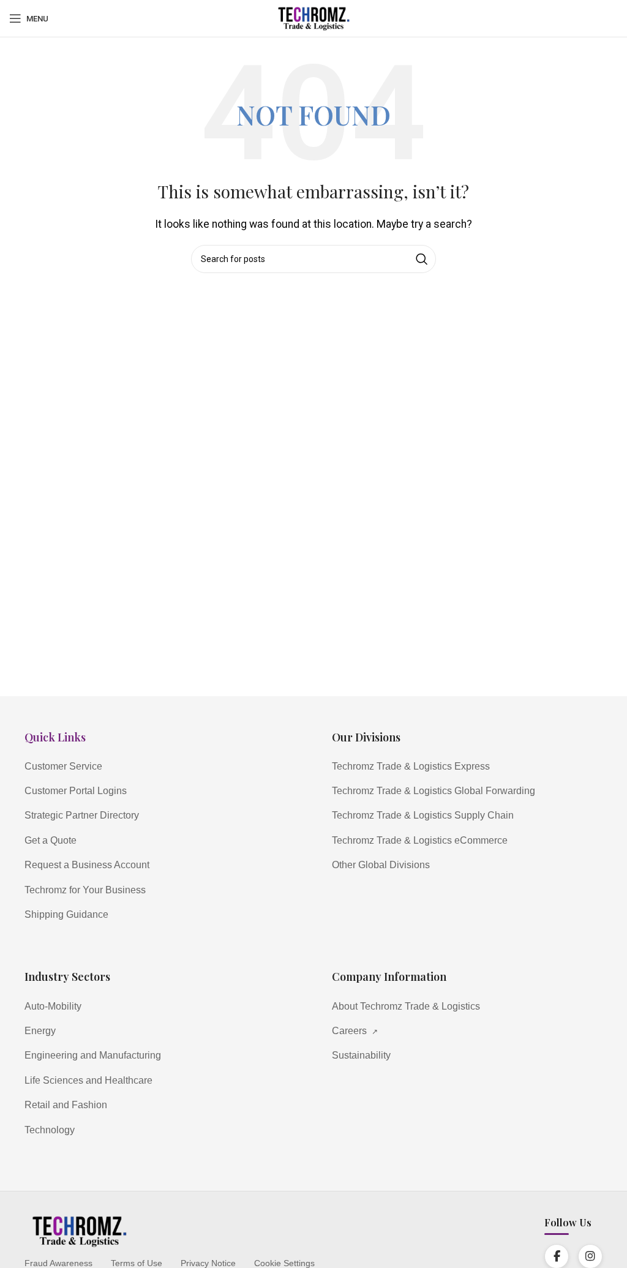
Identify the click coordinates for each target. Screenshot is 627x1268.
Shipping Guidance (66, 914)
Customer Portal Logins (75, 791)
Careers (355, 1031)
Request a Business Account (86, 865)
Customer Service (63, 766)
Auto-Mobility (52, 1006)
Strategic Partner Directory (81, 815)
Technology (49, 1130)
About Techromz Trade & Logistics (406, 1006)
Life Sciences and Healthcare (88, 1080)
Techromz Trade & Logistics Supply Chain (423, 815)
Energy (40, 1031)
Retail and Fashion (65, 1105)
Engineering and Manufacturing (92, 1055)
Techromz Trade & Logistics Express (411, 766)
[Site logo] (313, 17)
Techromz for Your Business (85, 890)
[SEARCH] (422, 259)
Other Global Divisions (381, 865)
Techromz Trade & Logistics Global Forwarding (433, 791)
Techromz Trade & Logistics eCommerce (420, 840)
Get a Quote (50, 840)
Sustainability (361, 1055)
